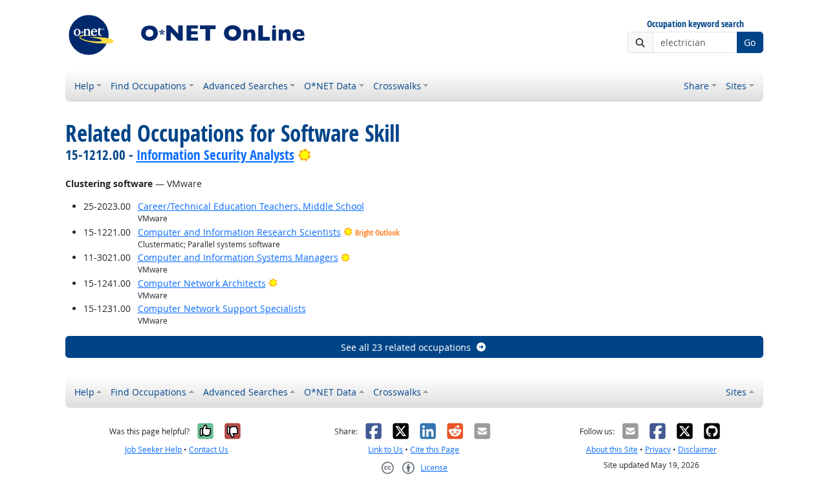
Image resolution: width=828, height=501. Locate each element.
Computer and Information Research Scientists (239, 232)
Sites (736, 86)
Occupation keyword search (695, 24)
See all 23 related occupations (406, 347)
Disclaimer (697, 449)
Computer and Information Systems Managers (238, 257)
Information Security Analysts (215, 155)
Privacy (658, 449)
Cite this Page (434, 449)
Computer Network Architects (202, 283)
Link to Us (385, 449)
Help (84, 86)
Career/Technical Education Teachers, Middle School (251, 206)
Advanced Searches (245, 86)
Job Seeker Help (153, 449)
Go (750, 42)
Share (696, 86)
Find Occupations (148, 86)
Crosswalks (397, 86)
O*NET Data (330, 86)
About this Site (612, 449)
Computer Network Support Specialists (222, 308)
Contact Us (208, 449)
